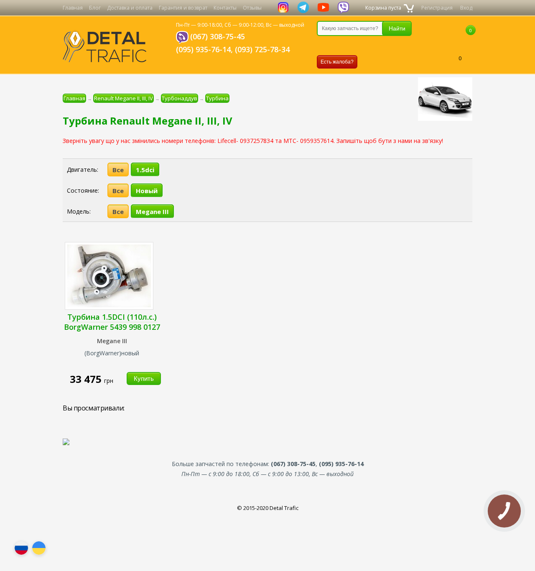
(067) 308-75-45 (217, 36)
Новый (147, 190)
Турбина (217, 98)
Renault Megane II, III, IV (123, 98)
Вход (466, 7)
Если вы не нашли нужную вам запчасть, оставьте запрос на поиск (361, 45)
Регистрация (437, 7)
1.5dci (145, 170)
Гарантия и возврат (183, 7)
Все (118, 170)
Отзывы (252, 7)
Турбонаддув (179, 98)
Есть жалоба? (337, 62)
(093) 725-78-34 (262, 49)
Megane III (152, 211)
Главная (73, 7)
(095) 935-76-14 (203, 49)
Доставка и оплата (130, 7)
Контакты (225, 7)
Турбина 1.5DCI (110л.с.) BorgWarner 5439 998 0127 (112, 322)
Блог (95, 7)
